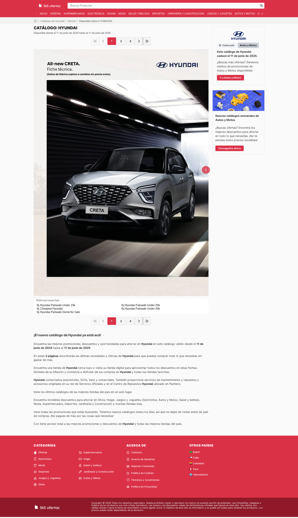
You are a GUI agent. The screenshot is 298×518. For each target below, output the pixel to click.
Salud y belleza (138, 13)
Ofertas (55, 13)
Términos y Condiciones (145, 480)
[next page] (139, 41)
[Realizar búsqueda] (261, 5)
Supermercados (74, 13)
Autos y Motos (245, 13)
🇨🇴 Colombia (196, 463)
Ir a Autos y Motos (230, 77)
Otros (41, 484)
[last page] (147, 41)
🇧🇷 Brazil (194, 452)
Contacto (136, 452)
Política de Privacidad (144, 486)
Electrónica (96, 13)
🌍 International (198, 474)
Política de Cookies (142, 473)
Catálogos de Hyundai (52, 21)
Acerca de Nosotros (143, 459)
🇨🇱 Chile (194, 457)
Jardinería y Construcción (185, 13)
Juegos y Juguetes (219, 13)
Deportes (158, 13)
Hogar (111, 13)
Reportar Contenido (142, 466)
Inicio (43, 13)
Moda (122, 13)
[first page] (95, 41)
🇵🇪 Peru (193, 469)
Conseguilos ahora (229, 148)
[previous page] (103, 41)
